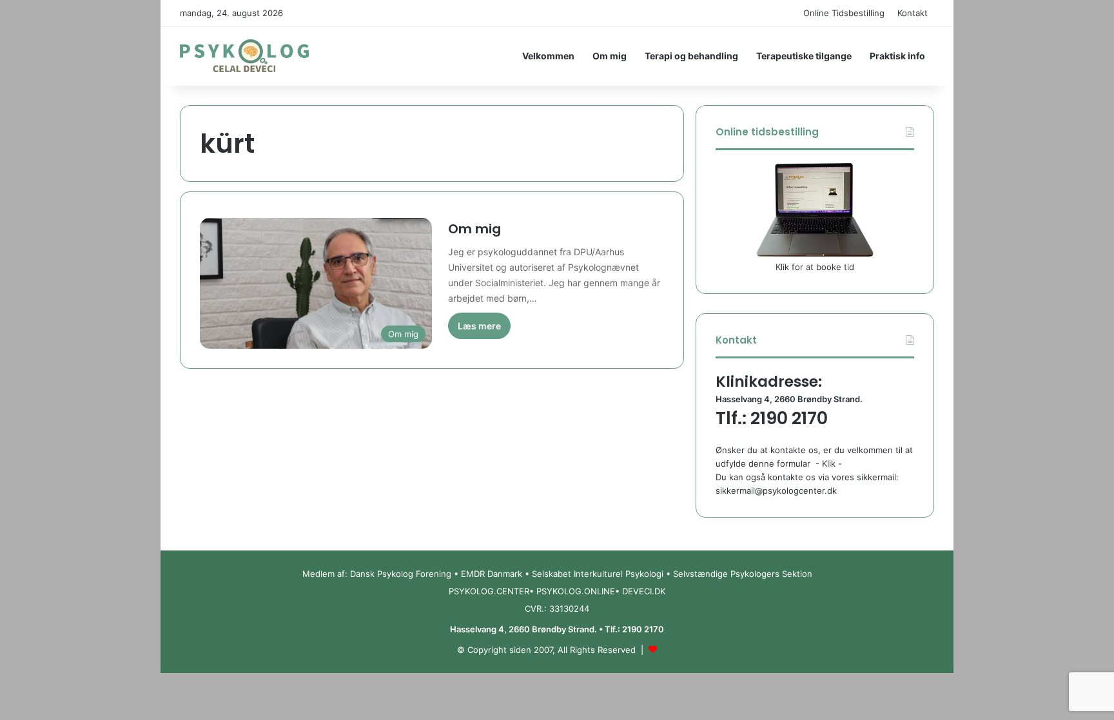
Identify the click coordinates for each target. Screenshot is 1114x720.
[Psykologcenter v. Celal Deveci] (244, 56)
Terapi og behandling (691, 55)
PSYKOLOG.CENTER (489, 591)
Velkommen (548, 55)
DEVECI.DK (643, 591)
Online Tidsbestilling (843, 13)
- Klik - (829, 463)
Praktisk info (897, 55)
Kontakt (912, 13)
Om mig (609, 55)
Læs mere (479, 325)
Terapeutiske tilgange (804, 55)
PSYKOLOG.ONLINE (575, 591)
